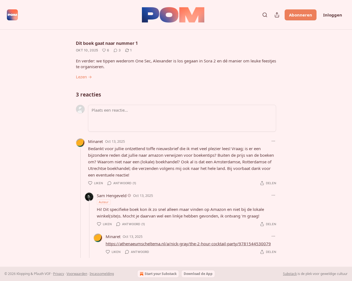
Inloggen (332, 15)
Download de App (198, 273)
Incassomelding (102, 273)
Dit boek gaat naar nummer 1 (107, 43)
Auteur (104, 202)
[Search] (264, 14)
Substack (290, 273)
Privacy (58, 273)
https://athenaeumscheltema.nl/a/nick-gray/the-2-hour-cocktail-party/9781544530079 (188, 243)
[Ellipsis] (273, 141)
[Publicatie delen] (276, 14)
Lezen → (84, 76)
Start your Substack (161, 273)
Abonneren (300, 15)
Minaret (95, 141)
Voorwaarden (77, 273)
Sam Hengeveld (112, 195)
